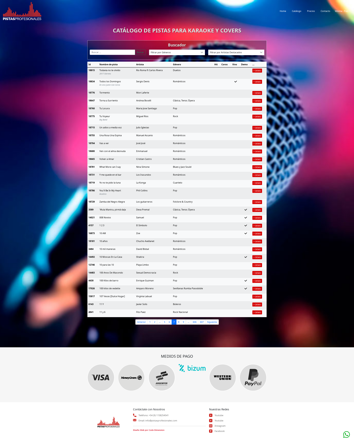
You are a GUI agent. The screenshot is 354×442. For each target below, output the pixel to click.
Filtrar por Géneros (161, 52)
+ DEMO (257, 70)
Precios (311, 11)
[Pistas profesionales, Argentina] (22, 11)
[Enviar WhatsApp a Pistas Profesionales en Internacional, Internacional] (346, 434)
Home (283, 11)
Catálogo (296, 11)
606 (194, 322)
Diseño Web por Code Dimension (148, 430)
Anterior (141, 322)
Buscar (140, 52)
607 (202, 322)
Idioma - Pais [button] (342, 11)
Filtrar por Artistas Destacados (226, 52)
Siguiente (212, 322)
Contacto (325, 11)
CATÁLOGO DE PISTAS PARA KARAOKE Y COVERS (177, 30)
